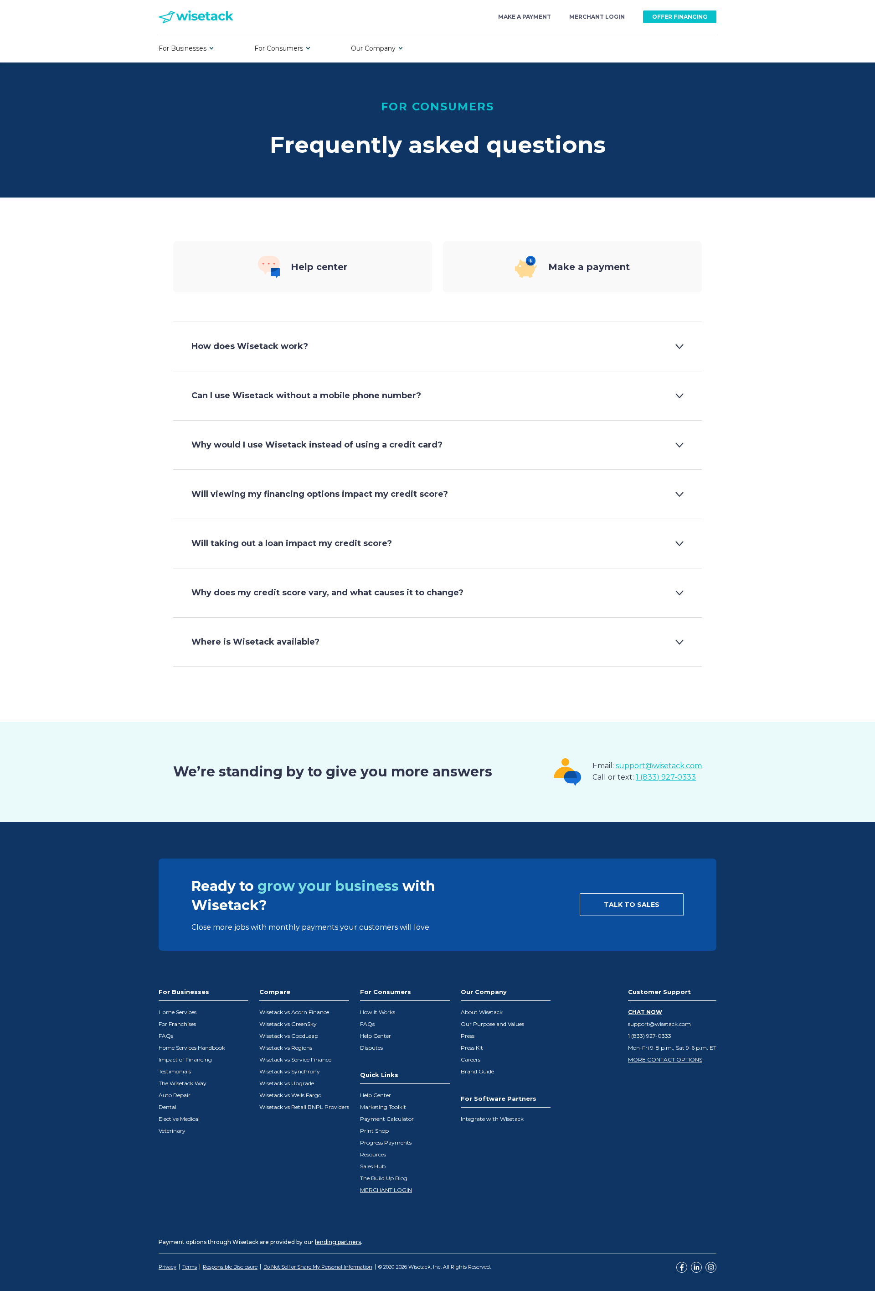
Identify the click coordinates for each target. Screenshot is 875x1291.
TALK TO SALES (631, 905)
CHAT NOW (645, 1012)
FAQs (166, 1035)
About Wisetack (482, 1012)
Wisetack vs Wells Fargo (290, 1095)
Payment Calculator (387, 1118)
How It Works (377, 1012)
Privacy (167, 1267)
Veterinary (172, 1130)
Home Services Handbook (192, 1047)
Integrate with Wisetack (492, 1118)
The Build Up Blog (383, 1178)
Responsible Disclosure (230, 1267)
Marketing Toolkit (383, 1107)
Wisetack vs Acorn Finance (294, 1012)
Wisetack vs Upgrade (286, 1083)
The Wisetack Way (182, 1083)
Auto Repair (174, 1095)
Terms (189, 1267)
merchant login (597, 17)
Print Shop (374, 1130)
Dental (167, 1107)
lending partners (338, 1242)
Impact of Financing (185, 1059)
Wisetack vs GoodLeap (288, 1035)
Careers (470, 1059)
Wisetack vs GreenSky (288, 1023)
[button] (186, 48)
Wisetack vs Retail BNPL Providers (304, 1107)
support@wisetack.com (659, 765)
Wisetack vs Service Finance (295, 1059)
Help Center (375, 1035)
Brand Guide (477, 1071)
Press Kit (472, 1047)
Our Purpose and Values (492, 1023)
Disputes (371, 1047)
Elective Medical (179, 1118)
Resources (373, 1154)
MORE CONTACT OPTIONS (665, 1059)
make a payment (524, 17)
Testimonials (175, 1071)
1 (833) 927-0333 (666, 777)
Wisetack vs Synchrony (289, 1071)
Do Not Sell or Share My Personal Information (317, 1267)
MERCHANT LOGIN (386, 1190)
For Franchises (177, 1023)
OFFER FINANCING (679, 16)
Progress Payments (386, 1142)
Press (467, 1035)
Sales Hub (373, 1166)
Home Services (177, 1012)
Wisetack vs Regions (285, 1047)
